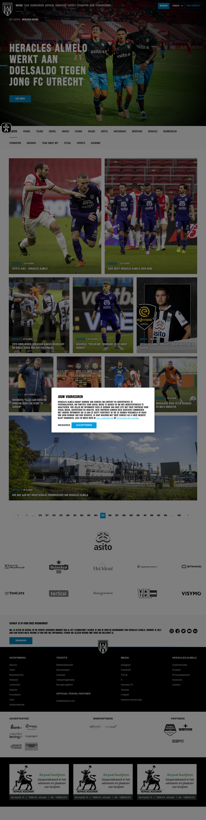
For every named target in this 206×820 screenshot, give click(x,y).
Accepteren (84, 425)
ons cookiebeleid (104, 418)
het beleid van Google (128, 418)
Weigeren (64, 425)
